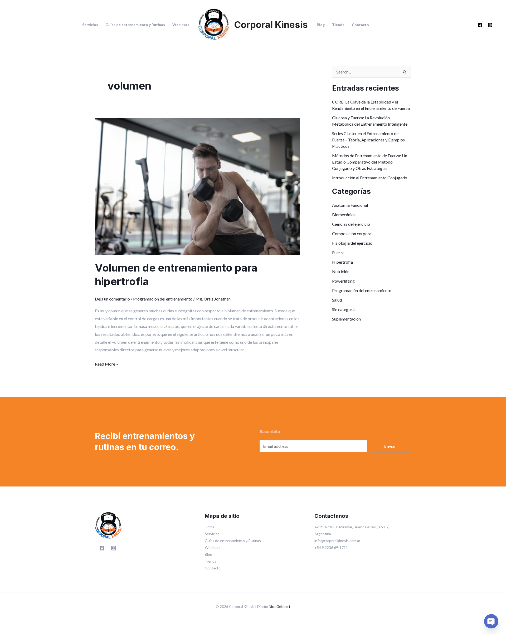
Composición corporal (352, 233)
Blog (321, 25)
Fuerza (338, 252)
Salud (337, 299)
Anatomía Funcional (350, 205)
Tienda (338, 25)
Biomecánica (344, 214)
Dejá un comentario (112, 298)
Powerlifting (343, 280)
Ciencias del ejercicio (351, 224)
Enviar (390, 446)
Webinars (180, 25)
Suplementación (346, 318)
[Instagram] (490, 25)
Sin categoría (344, 309)
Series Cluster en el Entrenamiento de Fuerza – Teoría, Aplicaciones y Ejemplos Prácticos (368, 140)
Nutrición (340, 271)
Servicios (90, 25)
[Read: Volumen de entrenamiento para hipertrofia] (197, 185)
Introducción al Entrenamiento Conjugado (369, 177)
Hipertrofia (342, 261)
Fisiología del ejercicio (352, 242)
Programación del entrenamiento (162, 298)
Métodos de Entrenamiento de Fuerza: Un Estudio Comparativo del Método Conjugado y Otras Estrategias (369, 162)
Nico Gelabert (279, 606)
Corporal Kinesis (271, 24)
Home (210, 527)
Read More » (106, 363)
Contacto (360, 25)
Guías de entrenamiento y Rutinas (135, 25)
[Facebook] (480, 25)
